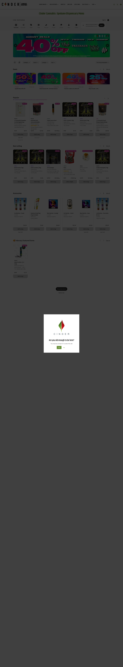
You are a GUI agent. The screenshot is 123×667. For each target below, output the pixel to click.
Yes (59, 347)
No (64, 347)
